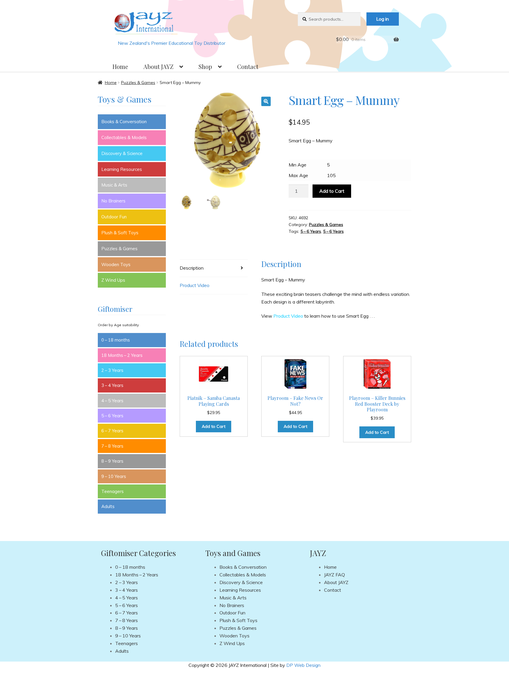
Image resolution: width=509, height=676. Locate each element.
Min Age (297, 165)
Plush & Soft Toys (119, 232)
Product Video (194, 285)
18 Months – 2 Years (122, 355)
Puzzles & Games (138, 82)
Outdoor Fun (114, 217)
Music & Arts (114, 185)
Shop (205, 66)
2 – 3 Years (112, 370)
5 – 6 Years (310, 231)
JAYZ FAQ (334, 575)
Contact (247, 66)
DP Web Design (303, 665)
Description (192, 268)
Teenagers (112, 491)
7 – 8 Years (112, 446)
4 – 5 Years (112, 400)
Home (120, 66)
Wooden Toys (115, 264)
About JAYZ (158, 66)
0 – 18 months (115, 340)
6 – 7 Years (112, 430)
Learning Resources (121, 169)
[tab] (214, 268)
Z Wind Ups (113, 280)
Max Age (298, 175)
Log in (382, 19)
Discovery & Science (122, 153)
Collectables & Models (124, 137)
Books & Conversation (124, 121)
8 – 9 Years (112, 461)
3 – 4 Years (112, 385)
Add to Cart (331, 191)
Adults (108, 506)
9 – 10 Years (113, 476)
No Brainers (113, 201)
